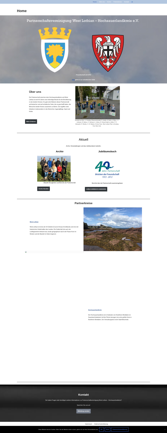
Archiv (109, 2)
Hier (73, 79)
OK (101, 429)
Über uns (102, 2)
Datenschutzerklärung (101, 424)
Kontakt (126, 2)
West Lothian (34, 222)
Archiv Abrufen (44, 189)
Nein (107, 429)
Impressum (88, 424)
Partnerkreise (118, 2)
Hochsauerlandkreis (95, 310)
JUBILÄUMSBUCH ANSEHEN (96, 189)
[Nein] (165, 429)
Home (95, 2)
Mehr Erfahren (31, 121)
